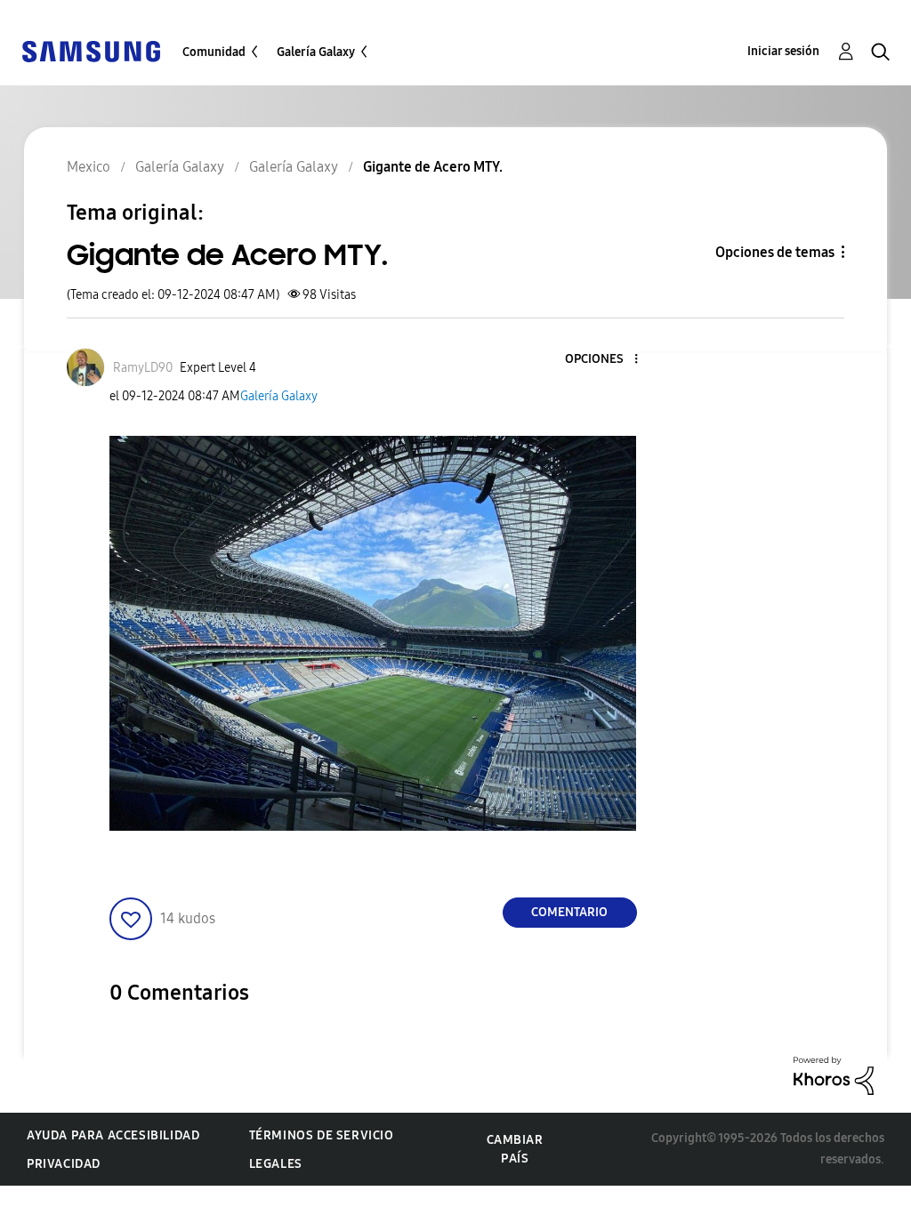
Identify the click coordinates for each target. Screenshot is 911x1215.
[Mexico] (90, 50)
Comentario (569, 912)
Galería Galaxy (316, 52)
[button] (606, 359)
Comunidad (214, 52)
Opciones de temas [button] (774, 252)
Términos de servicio (321, 1135)
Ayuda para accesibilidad (113, 1135)
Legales (275, 1163)
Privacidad (64, 1163)
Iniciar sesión (783, 51)
